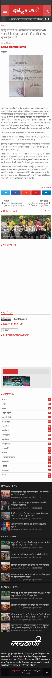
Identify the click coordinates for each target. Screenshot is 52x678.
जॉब (4, 408)
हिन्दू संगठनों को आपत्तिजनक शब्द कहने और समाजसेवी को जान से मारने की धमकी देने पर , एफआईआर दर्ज (24, 34)
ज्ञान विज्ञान (7, 413)
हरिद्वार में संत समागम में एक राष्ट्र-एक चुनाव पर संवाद (30, 565)
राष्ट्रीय (6, 461)
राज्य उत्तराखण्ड (45, 187)
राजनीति (6, 448)
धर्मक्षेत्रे (6, 426)
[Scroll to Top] (47, 672)
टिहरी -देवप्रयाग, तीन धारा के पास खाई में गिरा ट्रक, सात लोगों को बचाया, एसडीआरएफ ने (29, 514)
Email (23, 47)
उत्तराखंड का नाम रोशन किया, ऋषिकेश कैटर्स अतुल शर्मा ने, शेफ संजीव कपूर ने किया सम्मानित (25, 231)
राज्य (5, 452)
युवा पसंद (6, 444)
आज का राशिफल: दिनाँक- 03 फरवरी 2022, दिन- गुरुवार (29, 525)
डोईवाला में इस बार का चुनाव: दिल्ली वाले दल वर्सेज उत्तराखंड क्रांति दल (28, 503)
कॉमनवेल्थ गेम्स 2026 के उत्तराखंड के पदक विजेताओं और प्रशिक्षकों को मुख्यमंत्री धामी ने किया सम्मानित (30, 626)
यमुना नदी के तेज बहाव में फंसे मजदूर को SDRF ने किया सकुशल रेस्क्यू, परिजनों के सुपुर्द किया (30, 543)
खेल (4, 404)
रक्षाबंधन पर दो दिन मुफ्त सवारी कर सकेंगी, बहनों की (29, 554)
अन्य (5, 399)
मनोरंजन (6, 435)
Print (14, 47)
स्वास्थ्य (5, 474)
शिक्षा (5, 466)
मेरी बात (6, 439)
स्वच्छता (6, 470)
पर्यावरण (6, 430)
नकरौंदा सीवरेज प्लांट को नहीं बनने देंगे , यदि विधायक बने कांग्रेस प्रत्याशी (29, 493)
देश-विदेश (6, 421)
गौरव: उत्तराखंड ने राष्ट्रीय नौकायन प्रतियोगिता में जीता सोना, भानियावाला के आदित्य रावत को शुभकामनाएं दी (30, 615)
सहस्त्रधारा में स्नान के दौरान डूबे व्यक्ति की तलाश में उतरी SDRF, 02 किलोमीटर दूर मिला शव (29, 19)
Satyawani (15, 670)
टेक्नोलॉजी (7, 417)
